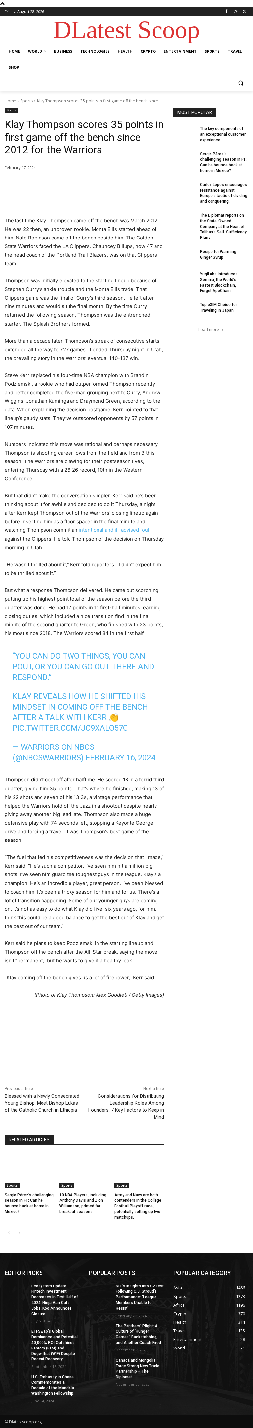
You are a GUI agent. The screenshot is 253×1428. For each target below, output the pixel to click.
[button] (240, 83)
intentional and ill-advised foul (114, 530)
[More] (113, 184)
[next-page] (19, 1233)
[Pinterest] (82, 184)
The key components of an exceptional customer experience (223, 134)
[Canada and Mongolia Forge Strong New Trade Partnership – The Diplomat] (100, 1366)
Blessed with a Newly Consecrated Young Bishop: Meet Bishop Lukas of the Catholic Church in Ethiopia (42, 1103)
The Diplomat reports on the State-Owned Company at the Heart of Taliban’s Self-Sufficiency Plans (223, 226)
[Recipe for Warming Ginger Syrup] (184, 257)
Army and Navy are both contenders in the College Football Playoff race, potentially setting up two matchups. (137, 1206)
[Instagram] (235, 12)
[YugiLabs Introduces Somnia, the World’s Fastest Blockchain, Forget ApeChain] (184, 279)
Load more (208, 329)
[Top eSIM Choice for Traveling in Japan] (184, 310)
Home (10, 101)
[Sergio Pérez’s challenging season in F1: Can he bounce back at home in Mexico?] (29, 1170)
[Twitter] (244, 12)
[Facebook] (226, 12)
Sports (26, 101)
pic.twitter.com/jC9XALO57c (70, 728)
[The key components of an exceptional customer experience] (184, 134)
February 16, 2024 (120, 757)
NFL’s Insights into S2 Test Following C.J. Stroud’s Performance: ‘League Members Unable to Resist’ (140, 1297)
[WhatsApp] (97, 184)
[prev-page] (9, 1233)
